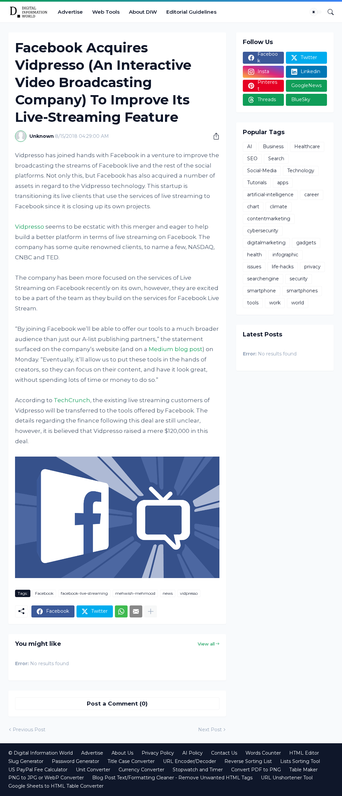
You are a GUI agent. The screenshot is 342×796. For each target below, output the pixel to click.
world (297, 303)
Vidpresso (29, 226)
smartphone (261, 291)
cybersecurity (262, 231)
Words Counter (263, 753)
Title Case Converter (131, 761)
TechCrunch (72, 400)
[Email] (136, 611)
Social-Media (262, 171)
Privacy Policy (158, 753)
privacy (312, 267)
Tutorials (257, 183)
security (299, 279)
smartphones (302, 291)
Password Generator (75, 761)
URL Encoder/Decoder (189, 761)
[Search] (328, 12)
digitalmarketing (266, 243)
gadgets (306, 243)
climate (278, 207)
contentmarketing (268, 219)
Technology (300, 171)
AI (249, 147)
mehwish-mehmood (135, 593)
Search (276, 159)
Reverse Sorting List (248, 761)
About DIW (143, 12)
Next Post (210, 730)
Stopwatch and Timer (198, 770)
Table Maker (303, 770)
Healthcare (307, 147)
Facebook (44, 593)
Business (273, 147)
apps (282, 183)
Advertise (70, 12)
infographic (285, 255)
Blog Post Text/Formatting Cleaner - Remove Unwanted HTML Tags (172, 778)
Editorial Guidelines (191, 12)
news (168, 593)
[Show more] (150, 611)
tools (253, 303)
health (254, 255)
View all (206, 643)
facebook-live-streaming (84, 593)
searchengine (263, 279)
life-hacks (283, 267)
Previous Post (29, 730)
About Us (122, 753)
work (275, 303)
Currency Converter (141, 770)
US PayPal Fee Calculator (37, 770)
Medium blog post (175, 349)
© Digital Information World (40, 753)
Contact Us (224, 753)
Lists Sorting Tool (300, 761)
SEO (252, 159)
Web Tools (106, 12)
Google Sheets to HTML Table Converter (56, 786)
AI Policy (192, 753)
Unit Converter (93, 770)
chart (253, 207)
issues (254, 267)
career (311, 195)
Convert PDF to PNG (256, 770)
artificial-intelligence (270, 195)
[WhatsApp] (121, 611)
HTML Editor (304, 753)
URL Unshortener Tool (287, 778)
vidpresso (189, 593)
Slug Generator (25, 761)
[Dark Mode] (316, 12)
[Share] (213, 136)
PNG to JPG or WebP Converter (46, 778)
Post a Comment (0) (117, 703)
